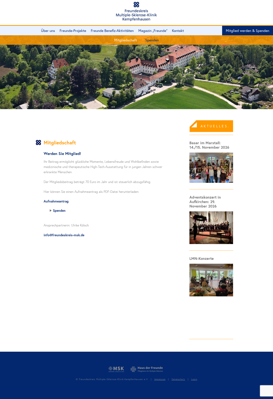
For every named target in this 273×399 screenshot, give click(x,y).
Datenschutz (178, 379)
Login (194, 379)
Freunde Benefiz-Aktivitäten (112, 30)
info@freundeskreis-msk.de (64, 235)
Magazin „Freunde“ (152, 30)
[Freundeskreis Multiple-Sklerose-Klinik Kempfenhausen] (136, 11)
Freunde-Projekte (73, 30)
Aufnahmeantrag (56, 201)
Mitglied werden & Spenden (247, 30)
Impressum (160, 379)
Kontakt (178, 30)
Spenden (152, 40)
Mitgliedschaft (125, 40)
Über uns (48, 30)
